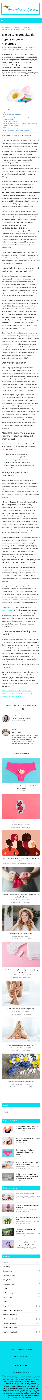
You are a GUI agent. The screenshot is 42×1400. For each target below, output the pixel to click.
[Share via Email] (23, 709)
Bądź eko (27, 27)
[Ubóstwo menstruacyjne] (21, 806)
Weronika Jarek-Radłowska (14, 47)
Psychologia (21, 1306)
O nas (12, 1349)
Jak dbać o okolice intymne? (13, 114)
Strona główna (6, 27)
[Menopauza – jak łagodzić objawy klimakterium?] (8, 1232)
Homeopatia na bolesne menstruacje (21, 1081)
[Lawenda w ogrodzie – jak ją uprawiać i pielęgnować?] (8, 1208)
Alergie (21, 1301)
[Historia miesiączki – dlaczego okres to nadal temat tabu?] (21, 843)
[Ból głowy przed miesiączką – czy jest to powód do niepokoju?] (8, 1165)
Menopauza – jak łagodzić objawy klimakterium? (26, 1230)
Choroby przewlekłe (21, 1314)
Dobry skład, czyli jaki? (11, 121)
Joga (21, 1288)
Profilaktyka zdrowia (21, 1332)
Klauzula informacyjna (24, 1349)
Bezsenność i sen (21, 1275)
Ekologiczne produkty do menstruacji (15, 128)
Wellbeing (18, 27)
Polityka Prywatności (21, 1356)
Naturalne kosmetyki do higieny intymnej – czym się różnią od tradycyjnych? (20, 125)
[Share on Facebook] (19, 709)
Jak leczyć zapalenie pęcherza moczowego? (21, 1045)
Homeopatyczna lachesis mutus (21, 933)
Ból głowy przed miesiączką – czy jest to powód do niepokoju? (28, 1163)
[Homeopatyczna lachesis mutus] (21, 918)
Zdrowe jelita (21, 1271)
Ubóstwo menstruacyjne (21, 822)
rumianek (32, 233)
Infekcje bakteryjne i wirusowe (21, 1310)
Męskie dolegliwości (21, 1327)
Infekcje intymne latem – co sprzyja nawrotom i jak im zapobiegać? (27, 1127)
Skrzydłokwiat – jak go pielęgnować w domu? (28, 1218)
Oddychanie (21, 1280)
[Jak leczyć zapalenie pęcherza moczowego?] (21, 1029)
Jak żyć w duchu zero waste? (25, 1194)
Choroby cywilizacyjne (21, 1319)
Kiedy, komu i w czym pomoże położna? (20, 1008)
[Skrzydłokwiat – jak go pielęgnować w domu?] (8, 1220)
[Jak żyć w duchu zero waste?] (8, 1196)
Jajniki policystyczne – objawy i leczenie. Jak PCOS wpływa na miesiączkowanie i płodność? (26, 1243)
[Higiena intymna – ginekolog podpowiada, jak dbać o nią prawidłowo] (21, 770)
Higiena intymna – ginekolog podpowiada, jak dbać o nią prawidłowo (25, 1152)
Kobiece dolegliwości (21, 1293)
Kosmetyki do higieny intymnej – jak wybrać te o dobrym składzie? (19, 118)
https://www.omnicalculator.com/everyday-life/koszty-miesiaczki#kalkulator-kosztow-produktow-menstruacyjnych (17, 693)
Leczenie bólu (21, 1297)
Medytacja (21, 1266)
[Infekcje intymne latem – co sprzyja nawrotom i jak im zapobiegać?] (8, 1129)
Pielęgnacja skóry (21, 1284)
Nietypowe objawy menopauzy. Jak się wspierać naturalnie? (28, 1139)
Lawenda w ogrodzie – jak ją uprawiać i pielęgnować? (28, 1206)
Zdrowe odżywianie (21, 1323)
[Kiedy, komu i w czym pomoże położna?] (21, 993)
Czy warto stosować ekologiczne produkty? (17, 130)
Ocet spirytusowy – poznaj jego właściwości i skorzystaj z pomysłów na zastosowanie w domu (27, 1176)
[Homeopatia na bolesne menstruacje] (21, 1066)
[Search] (39, 20)
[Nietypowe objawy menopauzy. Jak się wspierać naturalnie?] (8, 1141)
